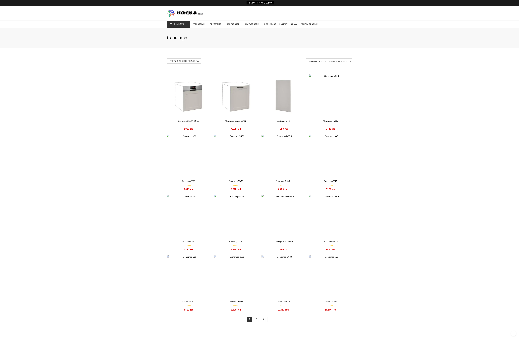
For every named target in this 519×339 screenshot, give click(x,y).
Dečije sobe (270, 24)
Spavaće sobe (252, 24)
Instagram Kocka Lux (260, 3)
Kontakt (283, 24)
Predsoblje (198, 24)
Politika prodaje (309, 24)
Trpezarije (215, 24)
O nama (294, 24)
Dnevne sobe (233, 24)
